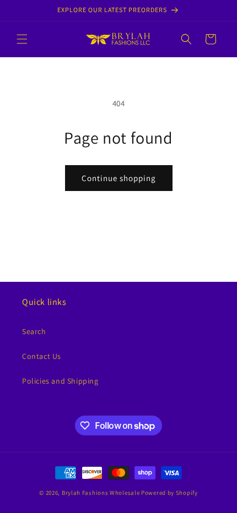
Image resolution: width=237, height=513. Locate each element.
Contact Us (41, 356)
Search (34, 331)
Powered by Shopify (169, 492)
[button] (22, 39)
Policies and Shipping (60, 381)
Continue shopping (119, 178)
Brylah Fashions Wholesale (101, 492)
